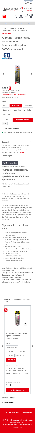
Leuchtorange (15, 105)
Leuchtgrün (28, 105)
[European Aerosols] (17, 56)
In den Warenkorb (22, 120)
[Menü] (4, 16)
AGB (5, 412)
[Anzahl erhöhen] (10, 120)
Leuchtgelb (7, 114)
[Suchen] (15, 16)
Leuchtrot (17, 110)
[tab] (17, 147)
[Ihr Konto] (21, 16)
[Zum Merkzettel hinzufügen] (25, 324)
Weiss (5, 105)
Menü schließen (11, 163)
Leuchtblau (28, 110)
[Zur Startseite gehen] (10, 9)
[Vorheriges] (3, 74)
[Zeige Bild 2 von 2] (19, 83)
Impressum (27, 412)
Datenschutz (15, 412)
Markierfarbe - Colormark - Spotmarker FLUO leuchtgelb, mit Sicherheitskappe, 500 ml (17, 335)
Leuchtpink (7, 110)
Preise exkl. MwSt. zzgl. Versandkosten (14, 94)
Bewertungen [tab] (7, 156)
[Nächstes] (31, 74)
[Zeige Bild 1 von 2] (16, 83)
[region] (17, 74)
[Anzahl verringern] (4, 120)
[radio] (12, 347)
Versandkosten (14, 422)
